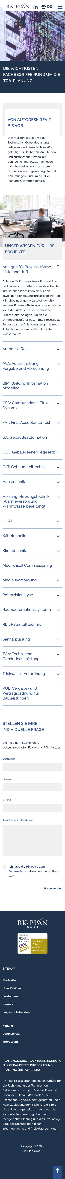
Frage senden (53, 888)
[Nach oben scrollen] (57, 1172)
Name (7, 779)
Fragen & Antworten (16, 1012)
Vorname (9, 758)
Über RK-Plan (12, 988)
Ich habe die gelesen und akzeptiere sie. (33, 871)
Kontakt (8, 1026)
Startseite (9, 980)
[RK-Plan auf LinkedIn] (35, 7)
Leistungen (10, 996)
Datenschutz (11, 1033)
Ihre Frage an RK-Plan (17, 820)
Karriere (8, 1004)
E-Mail (7, 800)
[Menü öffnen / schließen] (59, 6)
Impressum (10, 1041)
